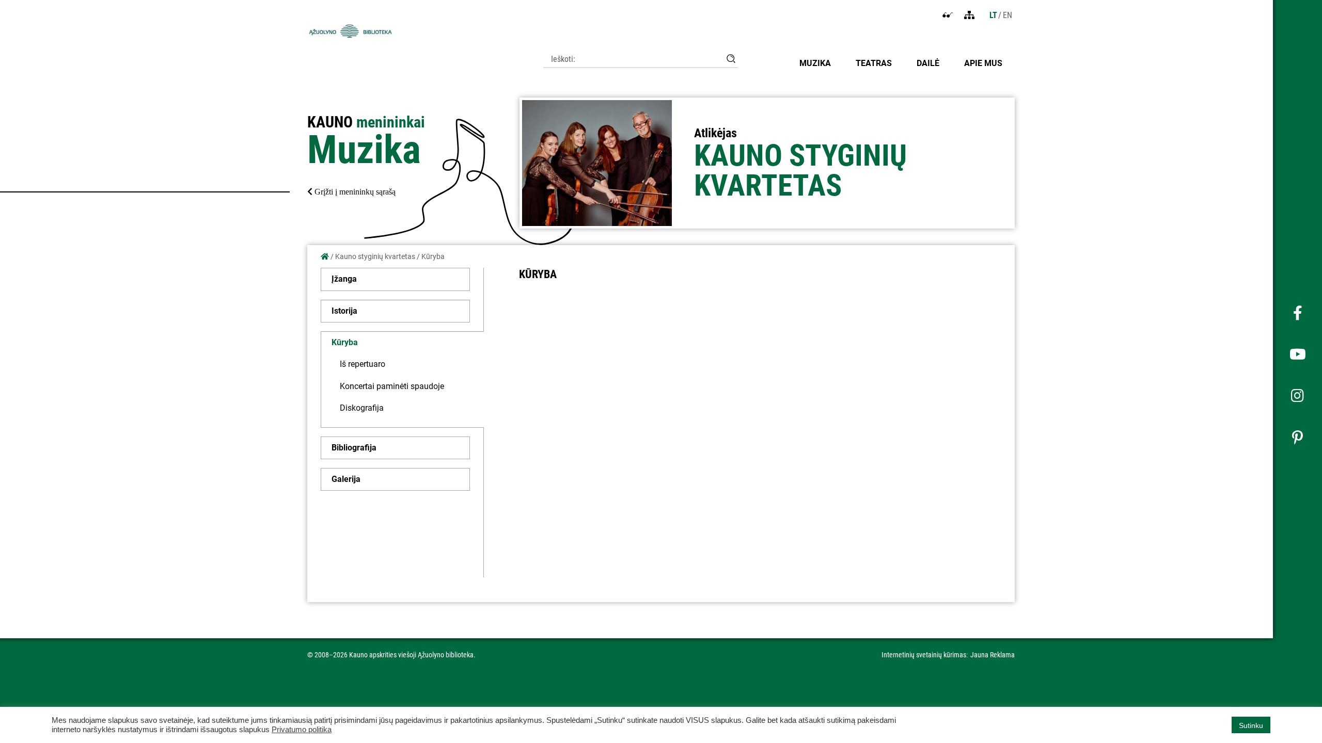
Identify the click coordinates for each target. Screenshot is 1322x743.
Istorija (344, 311)
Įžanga (344, 279)
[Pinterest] (1297, 437)
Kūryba (345, 342)
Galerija (346, 479)
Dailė (928, 63)
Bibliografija (354, 448)
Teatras (874, 63)
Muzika (815, 63)
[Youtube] (1297, 355)
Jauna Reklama (992, 655)
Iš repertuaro (362, 364)
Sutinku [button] (1251, 725)
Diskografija (362, 408)
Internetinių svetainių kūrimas (924, 655)
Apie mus (983, 63)
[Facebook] (1297, 313)
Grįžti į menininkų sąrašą (354, 191)
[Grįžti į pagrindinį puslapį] (325, 256)
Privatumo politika (302, 729)
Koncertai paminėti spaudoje (392, 386)
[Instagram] (1297, 396)
